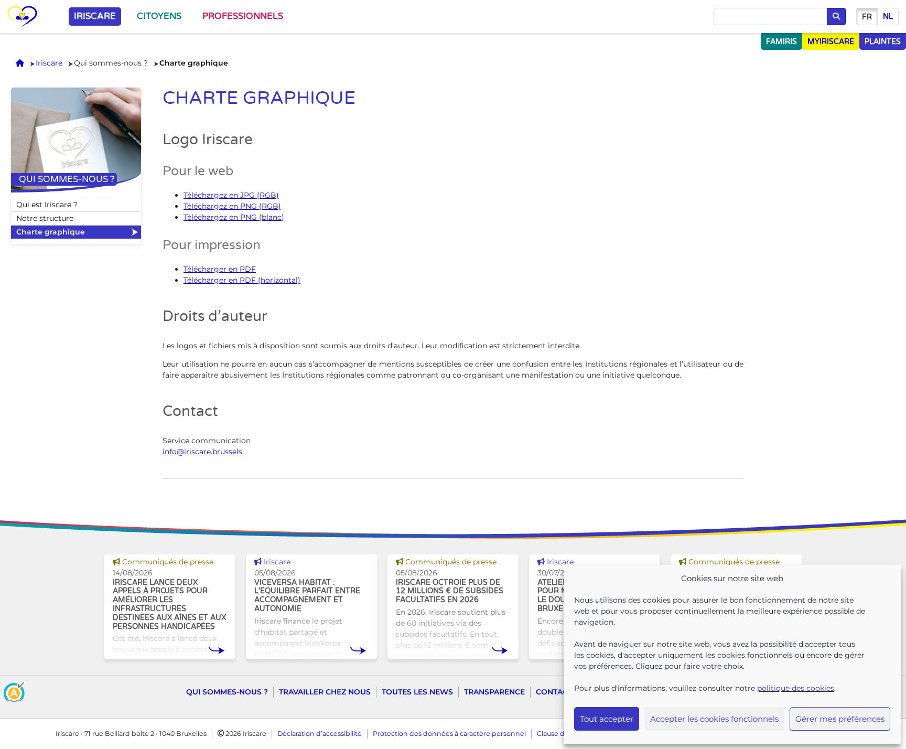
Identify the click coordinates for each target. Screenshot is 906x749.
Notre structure (44, 218)
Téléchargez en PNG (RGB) (232, 206)
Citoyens (159, 16)
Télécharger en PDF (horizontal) (242, 280)
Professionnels (242, 16)
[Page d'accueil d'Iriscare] (22, 16)
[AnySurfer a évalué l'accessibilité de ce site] (14, 691)
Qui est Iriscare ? (47, 204)
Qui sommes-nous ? (227, 692)
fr (867, 17)
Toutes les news (417, 692)
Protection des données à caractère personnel (449, 733)
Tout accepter (606, 719)
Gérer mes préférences (840, 719)
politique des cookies (795, 688)
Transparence (494, 692)
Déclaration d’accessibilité (319, 733)
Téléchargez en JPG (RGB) (231, 195)
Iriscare (95, 16)
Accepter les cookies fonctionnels (714, 719)
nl (888, 16)
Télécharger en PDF (220, 269)
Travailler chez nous (325, 692)
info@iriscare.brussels (202, 451)
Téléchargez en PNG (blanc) (234, 217)
